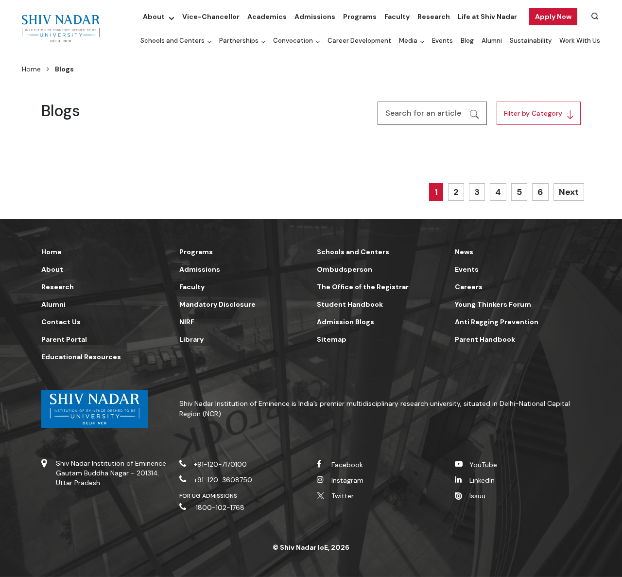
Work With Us (579, 40)
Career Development (359, 40)
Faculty (397, 16)
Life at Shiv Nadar (487, 16)
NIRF (186, 321)
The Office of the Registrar (363, 286)
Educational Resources (81, 356)
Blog (467, 40)
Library (191, 339)
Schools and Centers (172, 40)
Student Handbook (350, 304)
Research (433, 16)
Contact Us (61, 321)
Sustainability (531, 40)
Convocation (293, 40)
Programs (360, 16)
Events (442, 40)
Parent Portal (64, 339)
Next (569, 192)
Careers (469, 286)
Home (31, 69)
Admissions (314, 16)
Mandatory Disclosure (217, 304)
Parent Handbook (485, 339)
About (154, 16)
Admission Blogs (345, 321)
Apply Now (553, 16)
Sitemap (331, 339)
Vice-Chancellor (211, 16)
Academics (267, 16)
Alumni (492, 40)
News (464, 251)
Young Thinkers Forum (493, 304)
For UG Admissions (208, 496)
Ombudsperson (344, 269)
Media (408, 40)
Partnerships (239, 40)
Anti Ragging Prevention (496, 321)
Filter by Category (533, 113)
